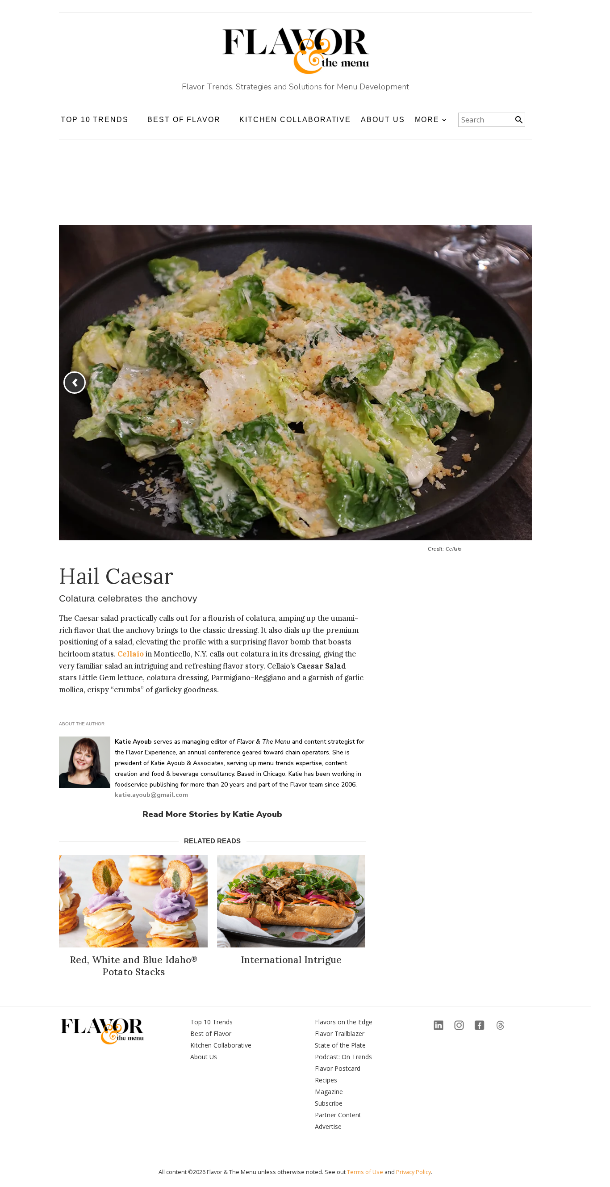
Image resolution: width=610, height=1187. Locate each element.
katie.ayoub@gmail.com (151, 795)
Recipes (326, 1080)
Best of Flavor (210, 1033)
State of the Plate (340, 1045)
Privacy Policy (413, 1172)
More (427, 119)
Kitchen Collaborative (295, 119)
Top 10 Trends (211, 1022)
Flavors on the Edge (343, 1022)
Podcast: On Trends (343, 1056)
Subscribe (329, 1103)
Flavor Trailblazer (339, 1033)
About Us (383, 119)
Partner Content (338, 1115)
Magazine (329, 1091)
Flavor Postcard (337, 1068)
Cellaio (130, 653)
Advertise (328, 1126)
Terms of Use (365, 1172)
